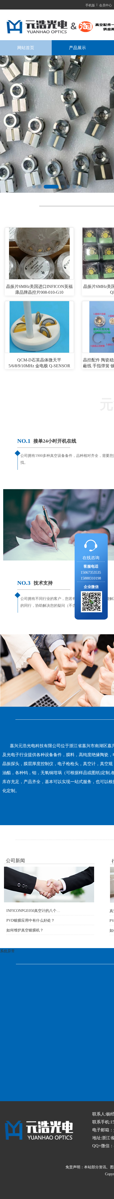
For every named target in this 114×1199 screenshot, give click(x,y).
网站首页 (25, 47)
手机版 (90, 5)
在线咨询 (90, 557)
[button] (34, 187)
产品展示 (77, 47)
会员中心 (105, 5)
